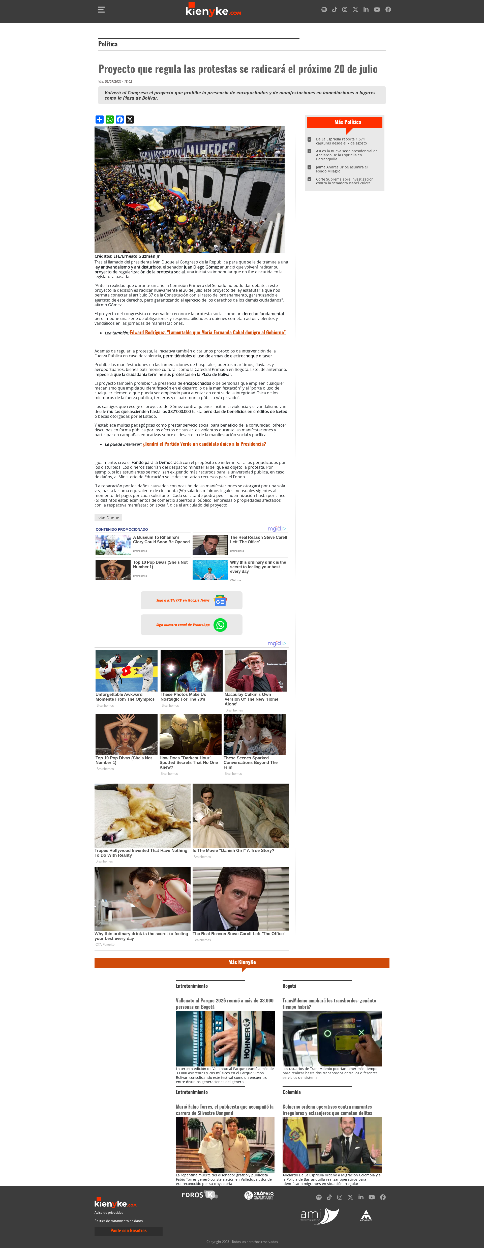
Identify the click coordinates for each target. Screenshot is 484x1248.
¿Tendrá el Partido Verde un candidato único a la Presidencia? (204, 444)
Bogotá (289, 986)
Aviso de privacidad (109, 1212)
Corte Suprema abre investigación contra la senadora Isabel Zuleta (345, 181)
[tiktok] (334, 10)
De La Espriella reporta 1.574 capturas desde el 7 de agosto (341, 141)
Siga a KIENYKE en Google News (183, 600)
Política (107, 45)
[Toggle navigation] (101, 9)
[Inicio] (213, 9)
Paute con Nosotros (128, 1231)
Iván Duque (108, 518)
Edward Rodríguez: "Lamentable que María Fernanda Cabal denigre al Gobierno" (208, 333)
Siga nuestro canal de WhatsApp (183, 624)
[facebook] (388, 10)
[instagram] (344, 10)
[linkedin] (366, 10)
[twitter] (355, 10)
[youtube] (377, 10)
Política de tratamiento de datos (119, 1221)
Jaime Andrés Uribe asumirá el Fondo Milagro (342, 169)
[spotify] (324, 10)
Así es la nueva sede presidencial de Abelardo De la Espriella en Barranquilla (347, 154)
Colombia (292, 1092)
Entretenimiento (192, 986)
